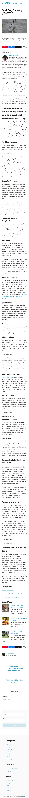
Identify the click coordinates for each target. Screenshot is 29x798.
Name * (5, 712)
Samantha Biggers (13, 55)
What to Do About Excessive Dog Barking (13, 594)
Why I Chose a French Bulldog (10, 597)
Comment (4, 696)
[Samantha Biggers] (5, 60)
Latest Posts (8, 52)
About (3, 52)
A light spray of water (8, 377)
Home (3, 658)
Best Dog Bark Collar (7, 590)
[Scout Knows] (14, 3)
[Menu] (2, 3)
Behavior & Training (5, 657)
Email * (5, 718)
